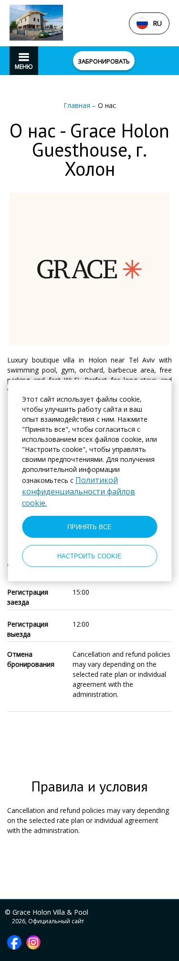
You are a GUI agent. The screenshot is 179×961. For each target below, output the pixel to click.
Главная (77, 105)
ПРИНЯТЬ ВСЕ (89, 527)
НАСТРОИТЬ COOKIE (89, 556)
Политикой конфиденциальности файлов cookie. (78, 491)
